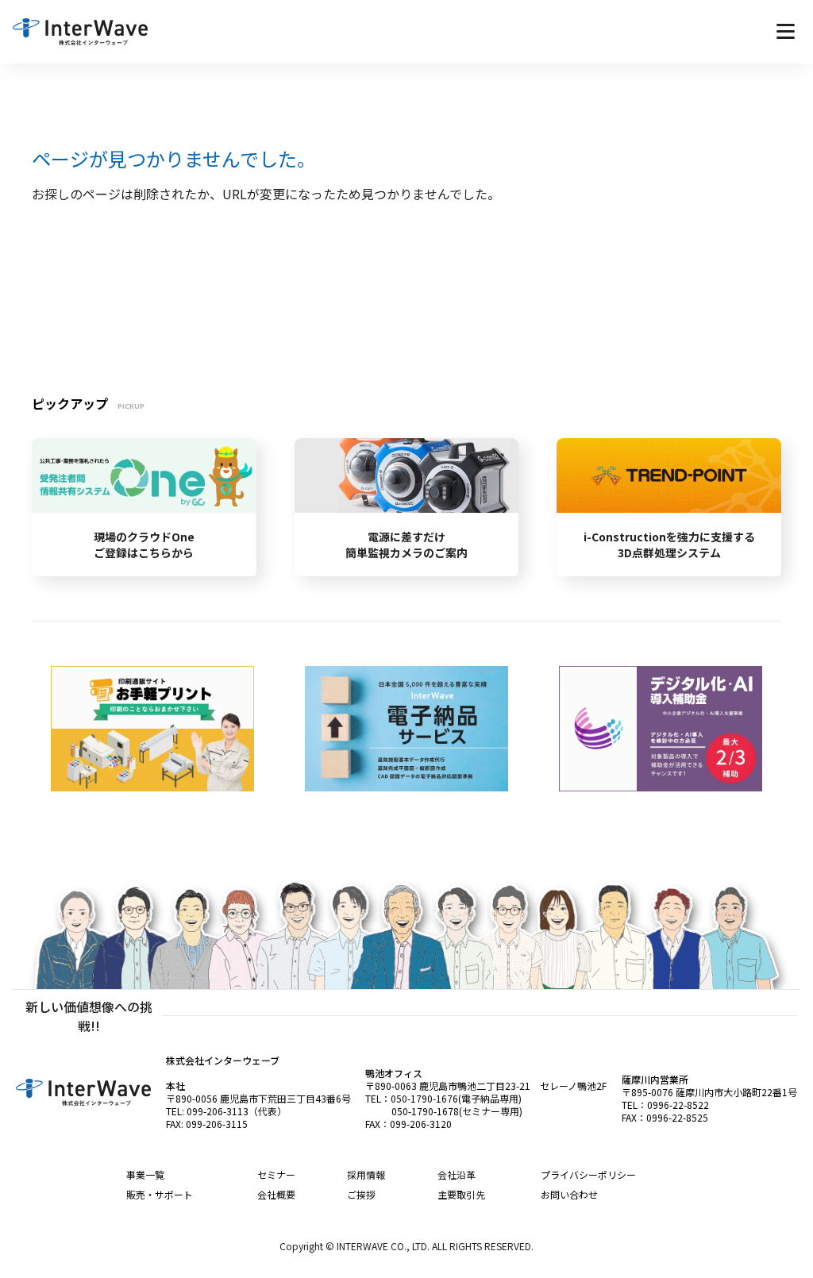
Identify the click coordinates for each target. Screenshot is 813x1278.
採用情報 (366, 1174)
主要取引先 (461, 1194)
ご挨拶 (361, 1194)
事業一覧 (145, 1174)
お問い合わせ (569, 1194)
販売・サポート (159, 1194)
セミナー (276, 1174)
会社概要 (276, 1194)
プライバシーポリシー (588, 1174)
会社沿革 (456, 1174)
